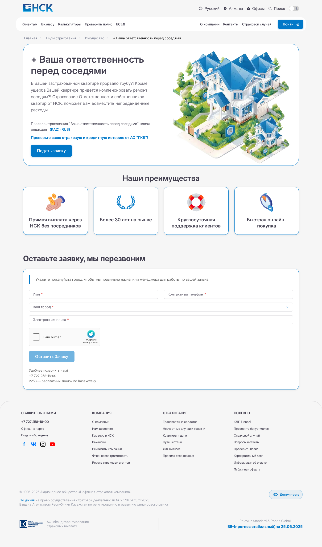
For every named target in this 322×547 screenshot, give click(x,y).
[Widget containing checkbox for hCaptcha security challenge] (64, 337)
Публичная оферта (247, 469)
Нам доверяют (102, 428)
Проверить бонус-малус (251, 428)
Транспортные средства (180, 422)
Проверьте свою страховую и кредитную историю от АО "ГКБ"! (89, 137)
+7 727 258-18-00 (35, 422)
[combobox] (161, 307)
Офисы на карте (32, 428)
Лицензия (27, 500)
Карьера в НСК (103, 435)
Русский (212, 8)
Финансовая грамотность (110, 456)
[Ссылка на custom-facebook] (24, 444)
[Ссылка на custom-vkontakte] (33, 444)
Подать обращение (34, 435)
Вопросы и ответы (246, 442)
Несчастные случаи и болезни (184, 428)
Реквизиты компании (107, 449)
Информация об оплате (250, 462)
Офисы (258, 8)
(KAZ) (54, 129)
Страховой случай (247, 435)
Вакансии (99, 442)
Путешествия (172, 442)
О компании (100, 422)
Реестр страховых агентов (111, 462)
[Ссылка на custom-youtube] (52, 444)
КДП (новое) (242, 422)
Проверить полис (246, 449)
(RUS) (65, 129)
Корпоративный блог (248, 456)
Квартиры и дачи (175, 435)
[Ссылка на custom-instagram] (43, 444)
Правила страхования (178, 456)
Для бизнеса (172, 449)
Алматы (236, 8)
